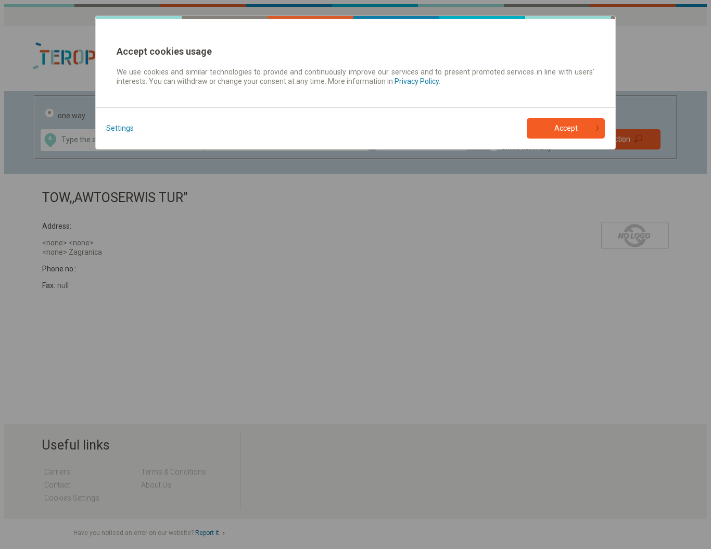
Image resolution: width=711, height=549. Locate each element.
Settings (120, 128)
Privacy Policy (417, 81)
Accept (566, 128)
